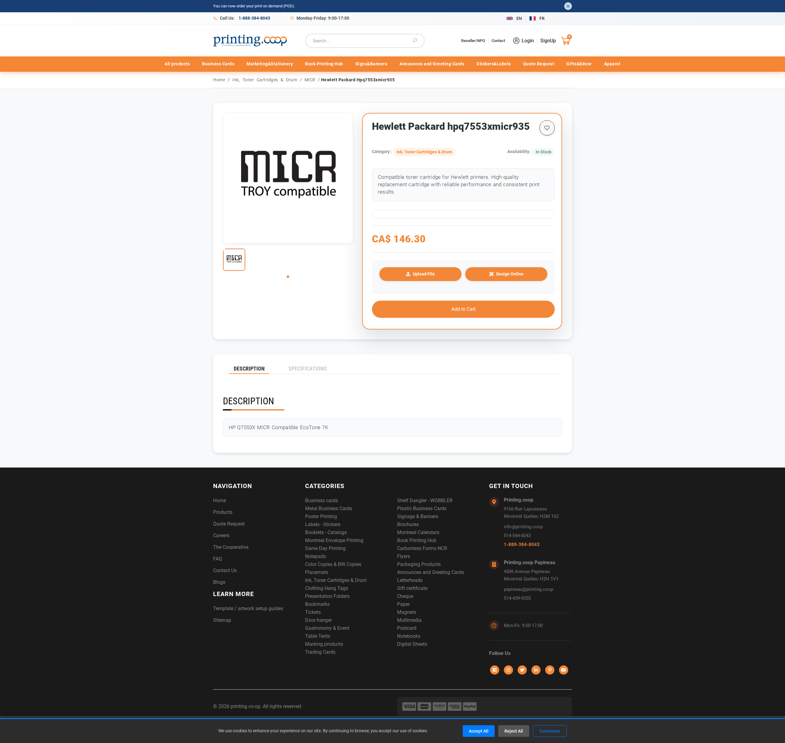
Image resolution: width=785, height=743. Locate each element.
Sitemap (222, 620)
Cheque (405, 596)
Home (219, 79)
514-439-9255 (517, 598)
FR (542, 18)
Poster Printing (321, 516)
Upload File (424, 273)
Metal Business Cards (328, 508)
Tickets (313, 612)
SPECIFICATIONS (308, 368)
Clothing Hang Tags (326, 588)
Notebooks (408, 636)
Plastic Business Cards (421, 508)
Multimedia (409, 620)
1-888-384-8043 (522, 544)
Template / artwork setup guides (248, 608)
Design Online (509, 273)
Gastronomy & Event (327, 628)
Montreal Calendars (418, 532)
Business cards (321, 500)
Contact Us (225, 570)
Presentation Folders (327, 596)
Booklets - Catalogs (326, 532)
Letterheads (410, 580)
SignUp (548, 41)
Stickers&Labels (494, 63)
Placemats (316, 572)
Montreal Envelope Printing (334, 540)
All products (177, 63)
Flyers (403, 556)
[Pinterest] (549, 670)
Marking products (324, 644)
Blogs (219, 582)
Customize (549, 731)
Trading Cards (320, 652)
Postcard (406, 628)
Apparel (612, 63)
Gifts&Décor (579, 63)
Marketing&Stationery (270, 63)
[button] (288, 276)
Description (249, 368)
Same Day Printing (325, 548)
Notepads (315, 556)
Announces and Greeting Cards (432, 63)
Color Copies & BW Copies (333, 564)
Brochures (408, 524)
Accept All (478, 731)
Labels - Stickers (322, 524)
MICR (311, 79)
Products (222, 512)
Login (528, 41)
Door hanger (318, 620)
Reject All (513, 731)
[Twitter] (522, 670)
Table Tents (317, 636)
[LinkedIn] (536, 670)
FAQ (217, 559)
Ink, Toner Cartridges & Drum (266, 79)
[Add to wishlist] (547, 128)
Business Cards (218, 63)
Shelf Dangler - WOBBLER (425, 500)
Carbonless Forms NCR (422, 548)
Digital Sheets (412, 644)
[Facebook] (494, 670)
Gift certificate (412, 588)
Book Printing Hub (324, 63)
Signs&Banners (371, 63)
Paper (403, 604)
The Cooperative (230, 547)
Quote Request (538, 63)
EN (519, 18)
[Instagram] (508, 670)
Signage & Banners (417, 516)
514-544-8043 (517, 535)
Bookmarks (317, 604)
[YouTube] (563, 670)
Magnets (406, 612)
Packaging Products (419, 564)
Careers (221, 535)
